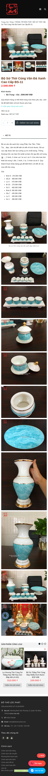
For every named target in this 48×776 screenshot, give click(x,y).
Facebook (3, 738)
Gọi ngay (38, 763)
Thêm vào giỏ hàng (29, 123)
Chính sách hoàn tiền (8, 765)
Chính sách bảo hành (8, 759)
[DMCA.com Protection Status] (22, 770)
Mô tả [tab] (7, 135)
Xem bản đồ (14, 713)
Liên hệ (3, 768)
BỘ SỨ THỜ (37, 22)
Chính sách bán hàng (8, 750)
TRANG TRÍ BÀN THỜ (23, 22)
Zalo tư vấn (39, 771)
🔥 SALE (41, 755)
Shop (12, 22)
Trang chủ (4, 22)
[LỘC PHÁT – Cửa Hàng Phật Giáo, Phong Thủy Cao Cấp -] (12, 9)
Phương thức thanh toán (9, 756)
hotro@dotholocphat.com (17, 722)
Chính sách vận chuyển (9, 753)
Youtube (12, 738)
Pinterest (7, 738)
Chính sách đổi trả (7, 762)
